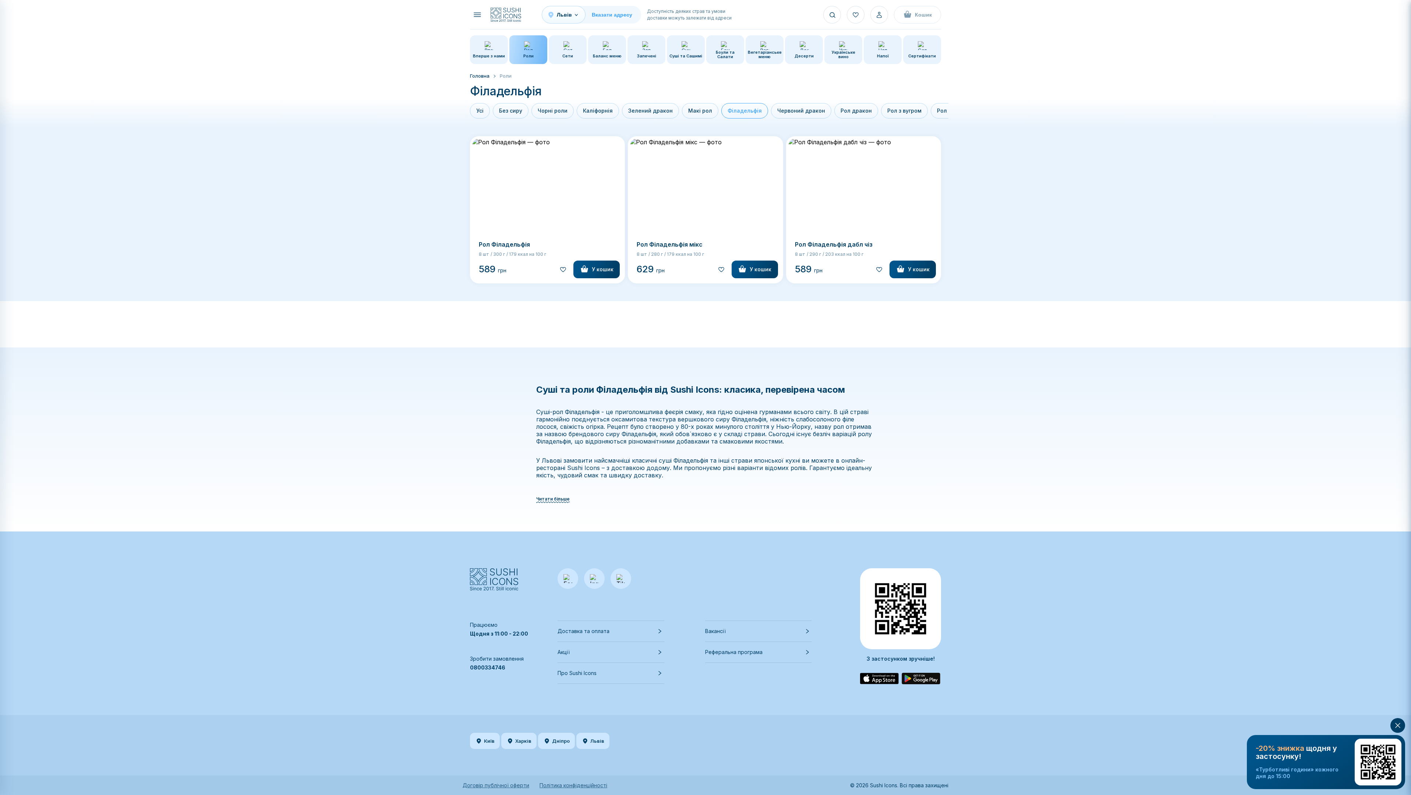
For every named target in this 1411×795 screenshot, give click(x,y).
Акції (564, 652)
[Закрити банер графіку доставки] (1397, 725)
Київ (489, 741)
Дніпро (561, 741)
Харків (523, 741)
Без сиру (510, 110)
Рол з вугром (904, 110)
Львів (597, 741)
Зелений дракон (650, 110)
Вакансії (715, 631)
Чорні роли (552, 110)
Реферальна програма (734, 652)
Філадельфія (745, 110)
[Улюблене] (855, 15)
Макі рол (700, 110)
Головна (479, 76)
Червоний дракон (801, 110)
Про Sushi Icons (577, 673)
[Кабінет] (879, 15)
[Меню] (477, 14)
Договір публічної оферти (496, 785)
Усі (480, 110)
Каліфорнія (598, 110)
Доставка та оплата (583, 631)
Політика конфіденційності (573, 785)
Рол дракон (856, 110)
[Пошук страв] (832, 15)
